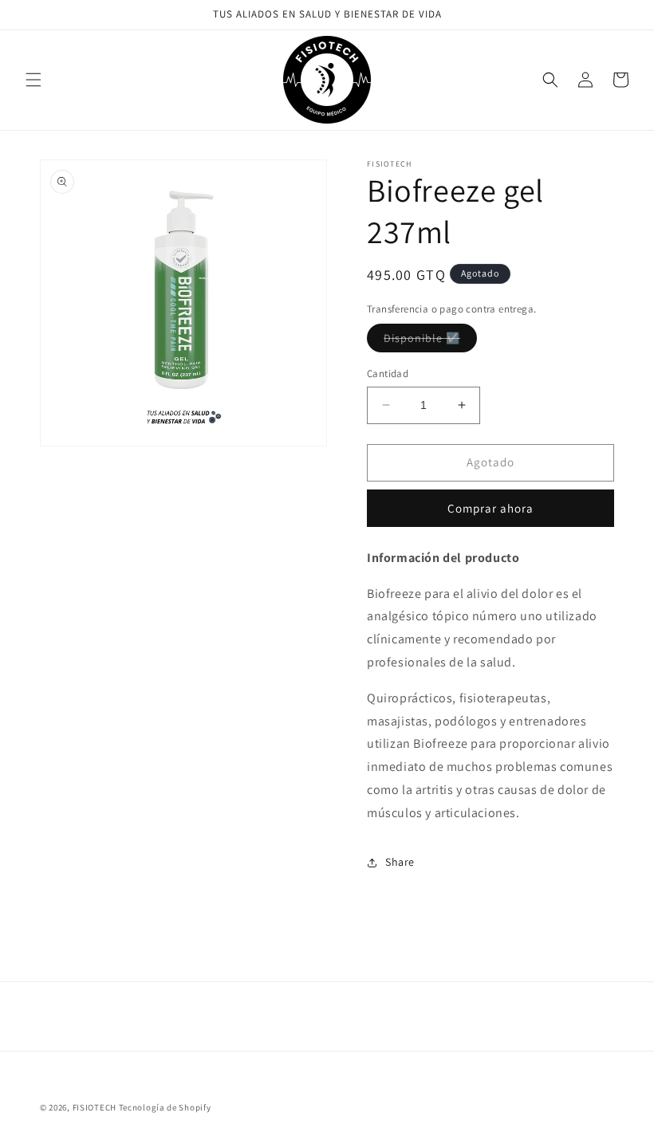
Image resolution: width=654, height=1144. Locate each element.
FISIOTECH (94, 1107)
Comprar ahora (490, 508)
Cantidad (387, 373)
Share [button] (400, 862)
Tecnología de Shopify (165, 1107)
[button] (33, 79)
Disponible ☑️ (430, 341)
